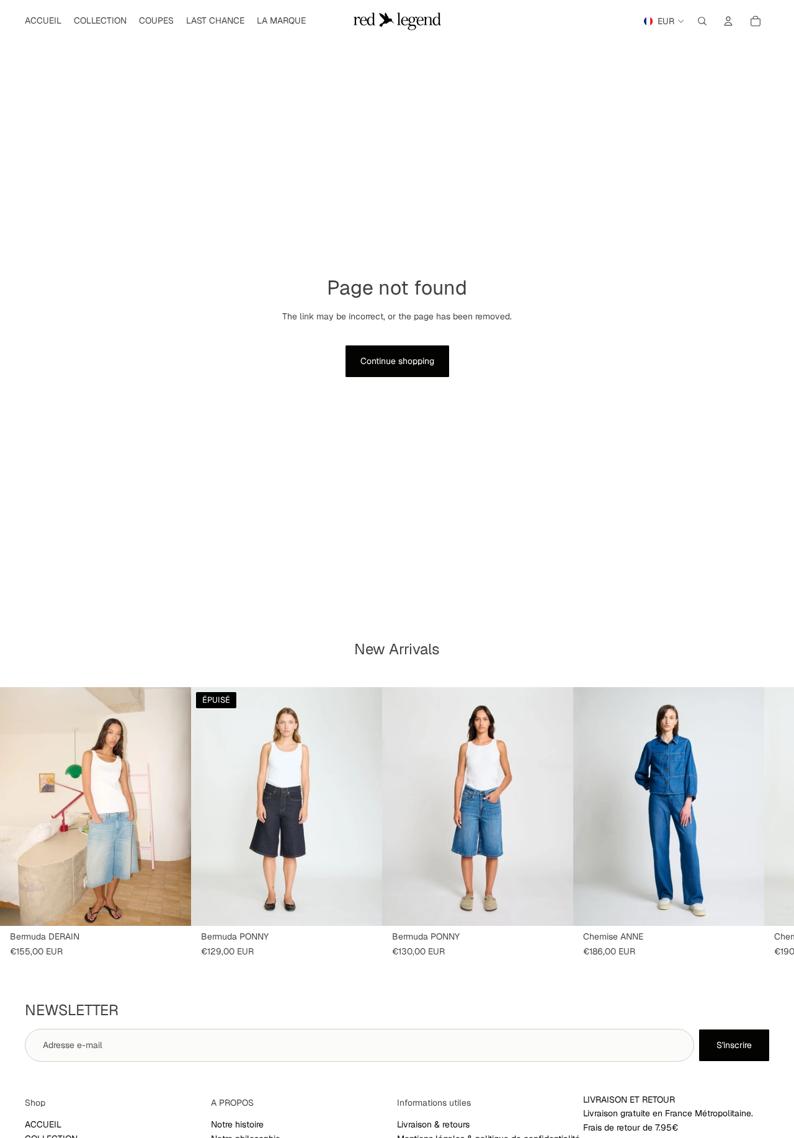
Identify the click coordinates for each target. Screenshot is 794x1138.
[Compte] (728, 21)
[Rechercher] (702, 21)
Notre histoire (237, 1124)
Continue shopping (397, 361)
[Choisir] (172, 907)
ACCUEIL (43, 1124)
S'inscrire (734, 1045)
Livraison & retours (433, 1124)
